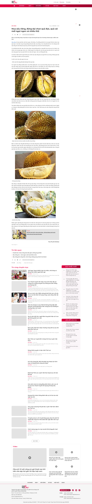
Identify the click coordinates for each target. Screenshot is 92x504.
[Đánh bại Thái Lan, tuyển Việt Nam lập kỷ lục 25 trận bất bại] (19, 377)
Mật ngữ (55, 5)
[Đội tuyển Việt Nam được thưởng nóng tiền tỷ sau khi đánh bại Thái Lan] (19, 332)
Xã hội (47, 5)
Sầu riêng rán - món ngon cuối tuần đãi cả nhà (25, 254)
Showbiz (21, 5)
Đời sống (38, 5)
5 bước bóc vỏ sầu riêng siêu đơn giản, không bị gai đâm (27, 252)
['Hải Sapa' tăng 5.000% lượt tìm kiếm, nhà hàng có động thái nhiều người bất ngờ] (19, 275)
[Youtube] (76, 490)
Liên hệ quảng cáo (65, 490)
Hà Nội (61, 493)
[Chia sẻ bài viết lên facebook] (12, 35)
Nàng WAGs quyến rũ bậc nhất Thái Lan (39, 350)
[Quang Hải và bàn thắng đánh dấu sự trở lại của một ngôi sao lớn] (19, 400)
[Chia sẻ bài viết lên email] (17, 35)
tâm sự (72, 341)
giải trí (71, 335)
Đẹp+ (30, 5)
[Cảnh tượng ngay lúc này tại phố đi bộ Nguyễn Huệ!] (19, 433)
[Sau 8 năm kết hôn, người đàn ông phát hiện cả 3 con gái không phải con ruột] (19, 321)
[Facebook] (73, 490)
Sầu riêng (14, 42)
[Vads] (76, 23)
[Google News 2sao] (28, 35)
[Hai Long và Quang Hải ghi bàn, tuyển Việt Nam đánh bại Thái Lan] (19, 411)
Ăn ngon (28, 230)
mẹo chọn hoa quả (28, 262)
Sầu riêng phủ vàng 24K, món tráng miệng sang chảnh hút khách (30, 256)
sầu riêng (19, 262)
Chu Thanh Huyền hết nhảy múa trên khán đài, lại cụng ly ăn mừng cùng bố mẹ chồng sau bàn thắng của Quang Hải (42, 283)
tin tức (73, 323)
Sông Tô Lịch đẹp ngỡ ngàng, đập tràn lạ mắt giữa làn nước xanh (56, 459)
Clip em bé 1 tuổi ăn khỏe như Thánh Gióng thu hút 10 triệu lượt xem (72, 459)
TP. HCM (61, 496)
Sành (64, 5)
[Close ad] (76, 9)
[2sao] (14, 5)
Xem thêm (35, 441)
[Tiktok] (79, 490)
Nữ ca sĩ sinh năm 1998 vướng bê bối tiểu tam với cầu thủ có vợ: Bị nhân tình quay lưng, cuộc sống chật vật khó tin (43, 295)
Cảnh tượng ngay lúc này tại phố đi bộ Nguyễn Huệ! (43, 429)
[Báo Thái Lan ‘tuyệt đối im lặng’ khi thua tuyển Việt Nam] (19, 343)
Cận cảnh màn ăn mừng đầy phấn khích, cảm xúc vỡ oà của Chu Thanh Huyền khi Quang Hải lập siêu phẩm (43, 385)
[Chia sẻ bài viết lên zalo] (15, 35)
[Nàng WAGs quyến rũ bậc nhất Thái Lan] (19, 355)
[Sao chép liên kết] (20, 35)
